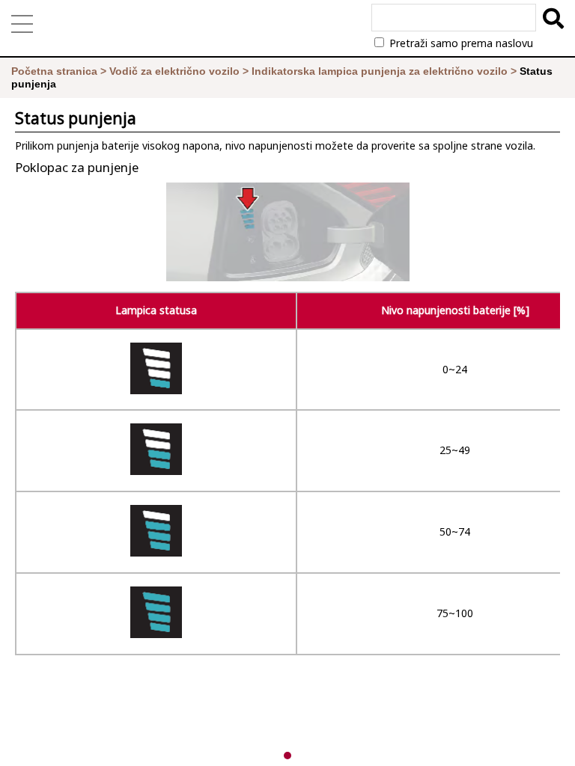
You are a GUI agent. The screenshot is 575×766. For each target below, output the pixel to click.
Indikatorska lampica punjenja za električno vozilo (380, 71)
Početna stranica (54, 71)
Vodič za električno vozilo (174, 71)
